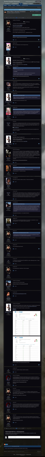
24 (19, 17)
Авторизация (32, 11)
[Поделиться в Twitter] (6, 444)
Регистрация (38, 1)
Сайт (20, 3)
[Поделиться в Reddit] (4, 444)
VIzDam (8, 87)
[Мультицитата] (13, 39)
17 (8, 17)
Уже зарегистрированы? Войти (30, 1)
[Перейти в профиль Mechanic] (8, 153)
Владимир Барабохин (8, 225)
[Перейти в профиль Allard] (5, 12)
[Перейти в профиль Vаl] (8, 168)
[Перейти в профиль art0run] (8, 378)
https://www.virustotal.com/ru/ (32, 306)
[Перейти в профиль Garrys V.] (8, 111)
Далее (23, 17)
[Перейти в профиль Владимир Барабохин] (8, 220)
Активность (25, 3)
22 (16, 17)
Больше (31, 3)
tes (8, 260)
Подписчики (36, 11)
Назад (6, 17)
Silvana (8, 185)
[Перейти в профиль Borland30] (8, 204)
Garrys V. (8, 115)
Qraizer (8, 297)
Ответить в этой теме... (12, 437)
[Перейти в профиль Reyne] (8, 46)
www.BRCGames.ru (15, 3)
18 (10, 17)
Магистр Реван (8, 65)
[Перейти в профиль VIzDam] (8, 84)
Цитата (16, 39)
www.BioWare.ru (7, 3)
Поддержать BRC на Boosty (22, 9)
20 (13, 17)
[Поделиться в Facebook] (7, 444)
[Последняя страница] (25, 17)
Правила (14, 5)
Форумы (5, 5)
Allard (8, 28)
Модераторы (18, 5)
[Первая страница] (4, 17)
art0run (8, 382)
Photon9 (8, 123)
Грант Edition (25, 64)
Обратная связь (28, 454)
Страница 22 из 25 (28, 17)
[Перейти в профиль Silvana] (8, 181)
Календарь (9, 5)
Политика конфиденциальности (20, 454)
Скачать (14, 64)
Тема (14, 454)
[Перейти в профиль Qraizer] (8, 294)
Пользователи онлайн (25, 5)
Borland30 (8, 207)
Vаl (8, 172)
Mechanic (8, 158)
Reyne (8, 51)
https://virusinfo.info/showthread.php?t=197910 (19, 293)
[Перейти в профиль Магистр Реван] (8, 60)
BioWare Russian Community (12, 1)
